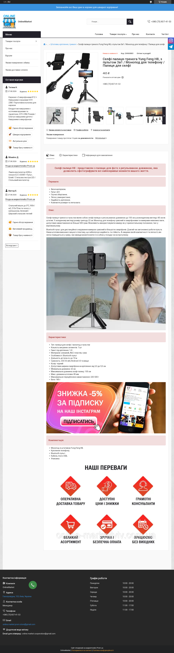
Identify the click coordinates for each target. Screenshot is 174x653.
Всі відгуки (11, 245)
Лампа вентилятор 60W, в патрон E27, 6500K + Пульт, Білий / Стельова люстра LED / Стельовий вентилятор (22, 176)
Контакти (150, 34)
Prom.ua (100, 648)
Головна (99, 34)
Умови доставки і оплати (16, 70)
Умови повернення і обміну (17, 63)
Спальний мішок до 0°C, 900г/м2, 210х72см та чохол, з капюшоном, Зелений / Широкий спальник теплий (22, 209)
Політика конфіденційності (103, 650)
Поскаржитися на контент (82, 650)
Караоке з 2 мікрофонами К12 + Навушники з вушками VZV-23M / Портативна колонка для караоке (23, 101)
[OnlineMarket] (9, 21)
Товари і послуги (117, 34)
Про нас (135, 34)
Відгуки (8, 56)
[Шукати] (130, 22)
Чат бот (165, 34)
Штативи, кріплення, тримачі (63, 44)
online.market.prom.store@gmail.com (19, 624)
